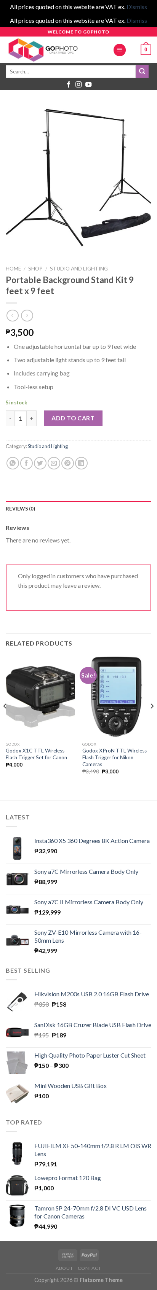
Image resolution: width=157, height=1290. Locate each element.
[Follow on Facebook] (69, 84)
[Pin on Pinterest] (67, 463)
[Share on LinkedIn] (81, 463)
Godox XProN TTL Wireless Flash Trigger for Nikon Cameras (114, 757)
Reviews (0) (20, 509)
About (64, 1268)
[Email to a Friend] (54, 463)
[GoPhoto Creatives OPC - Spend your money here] (53, 50)
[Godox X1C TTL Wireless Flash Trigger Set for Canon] (40, 696)
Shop (35, 269)
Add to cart (73, 418)
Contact (89, 1268)
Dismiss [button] (137, 6)
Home (13, 269)
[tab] (78, 508)
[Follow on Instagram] (78, 84)
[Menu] (120, 50)
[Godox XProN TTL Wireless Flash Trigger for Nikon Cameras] (116, 696)
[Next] (151, 721)
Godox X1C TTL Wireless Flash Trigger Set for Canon (36, 754)
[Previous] (5, 721)
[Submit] (142, 71)
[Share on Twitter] (40, 463)
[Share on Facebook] (26, 463)
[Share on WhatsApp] (12, 463)
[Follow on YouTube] (88, 84)
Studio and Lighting (79, 269)
